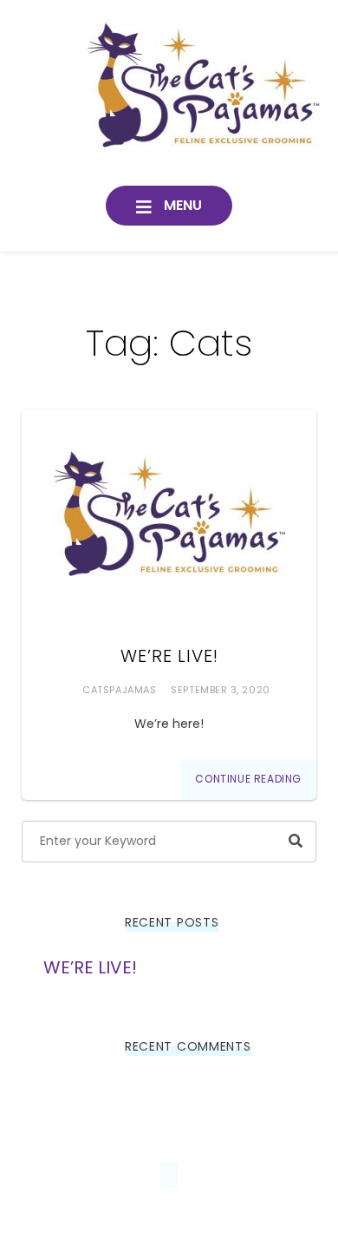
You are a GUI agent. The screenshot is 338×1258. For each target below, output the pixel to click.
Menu (181, 205)
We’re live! (169, 656)
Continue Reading (248, 778)
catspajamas (119, 690)
